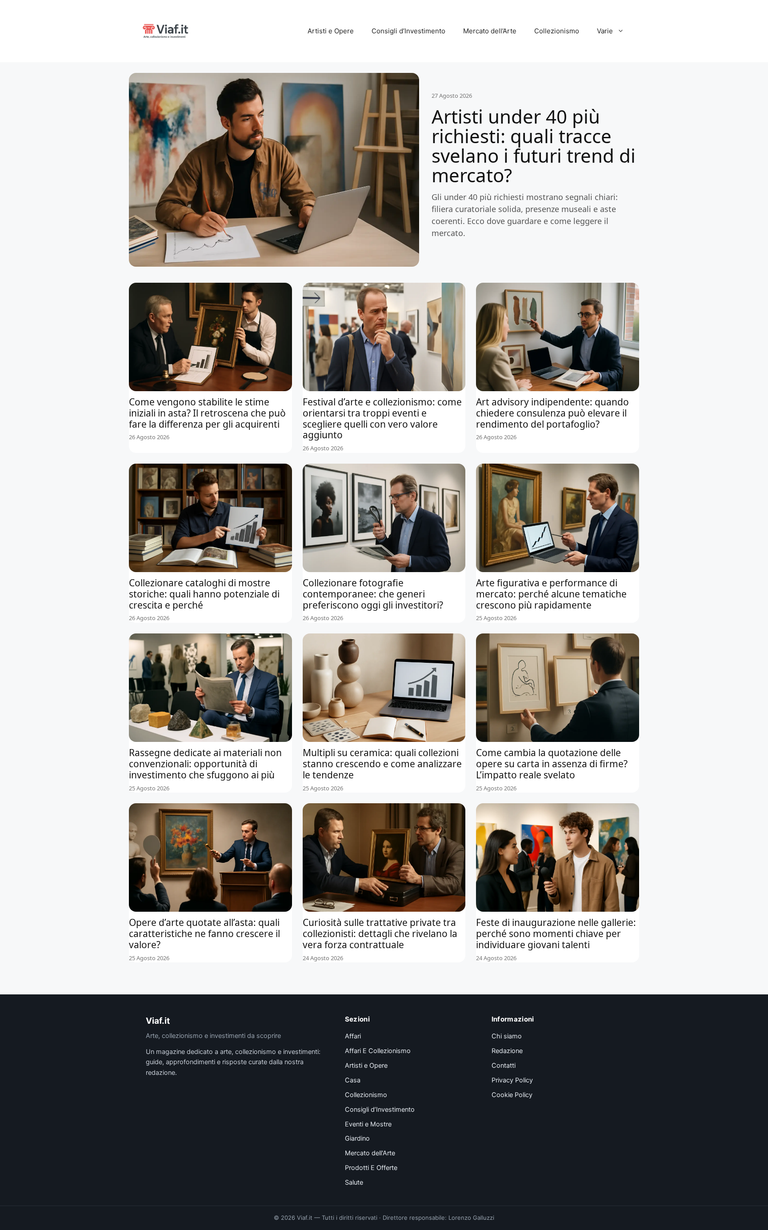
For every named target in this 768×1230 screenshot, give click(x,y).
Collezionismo (556, 31)
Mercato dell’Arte (489, 31)
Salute (354, 1182)
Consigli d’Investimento (408, 31)
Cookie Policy (512, 1095)
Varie (605, 31)
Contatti (504, 1066)
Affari (353, 1036)
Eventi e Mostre (368, 1124)
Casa (352, 1080)
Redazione (507, 1051)
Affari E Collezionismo (378, 1051)
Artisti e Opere (331, 31)
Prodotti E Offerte (371, 1168)
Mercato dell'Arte (370, 1153)
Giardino (357, 1138)
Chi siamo (507, 1036)
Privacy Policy (512, 1080)
